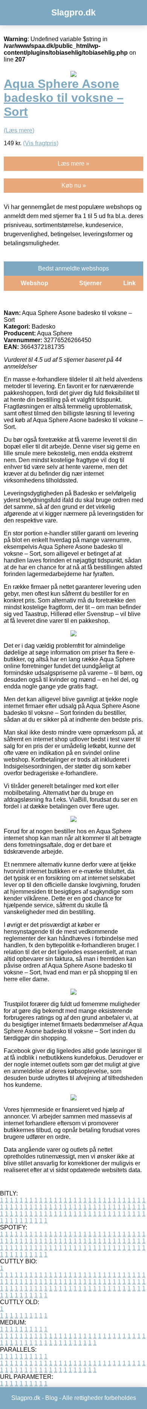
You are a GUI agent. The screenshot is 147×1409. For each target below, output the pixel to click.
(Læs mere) (19, 130)
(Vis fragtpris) (40, 143)
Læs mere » (73, 163)
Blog (51, 1398)
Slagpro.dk (73, 12)
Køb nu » (73, 185)
